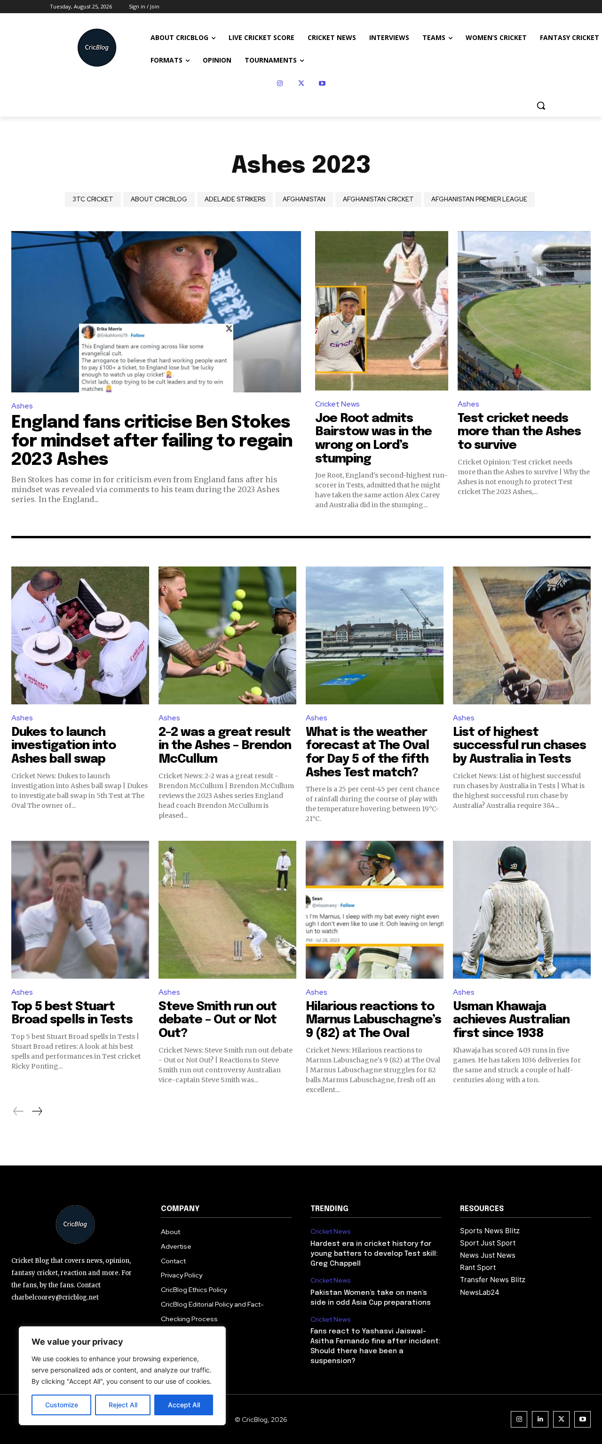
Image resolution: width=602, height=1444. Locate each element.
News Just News (487, 1255)
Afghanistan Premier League (479, 199)
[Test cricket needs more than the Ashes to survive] (524, 311)
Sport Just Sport (487, 1242)
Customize (61, 1405)
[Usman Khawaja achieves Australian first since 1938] (522, 910)
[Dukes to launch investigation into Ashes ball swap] (80, 635)
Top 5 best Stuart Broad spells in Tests (72, 1013)
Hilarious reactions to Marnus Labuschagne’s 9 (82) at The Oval (373, 1020)
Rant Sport (478, 1267)
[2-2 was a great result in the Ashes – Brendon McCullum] (227, 635)
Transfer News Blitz (492, 1279)
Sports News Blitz (490, 1230)
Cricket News (337, 404)
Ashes (22, 406)
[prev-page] (18, 1111)
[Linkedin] (540, 1419)
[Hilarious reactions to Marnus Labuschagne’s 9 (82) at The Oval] (375, 910)
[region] (122, 1375)
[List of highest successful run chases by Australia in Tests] (522, 635)
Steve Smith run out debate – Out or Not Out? (217, 1020)
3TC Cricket (92, 199)
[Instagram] (280, 83)
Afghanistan (304, 199)
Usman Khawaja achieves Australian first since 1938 (511, 1020)
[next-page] (36, 1111)
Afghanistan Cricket (378, 199)
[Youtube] (322, 83)
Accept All (184, 1405)
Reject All (123, 1405)
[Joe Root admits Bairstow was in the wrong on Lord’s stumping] (381, 311)
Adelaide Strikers (235, 199)
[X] (301, 83)
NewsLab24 (479, 1292)
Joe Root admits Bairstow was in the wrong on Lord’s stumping (373, 438)
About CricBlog (159, 199)
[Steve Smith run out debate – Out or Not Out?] (227, 910)
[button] (541, 105)
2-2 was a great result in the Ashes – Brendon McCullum (224, 746)
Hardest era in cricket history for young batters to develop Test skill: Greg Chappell (374, 1254)
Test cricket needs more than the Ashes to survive (519, 432)
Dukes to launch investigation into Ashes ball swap (63, 746)
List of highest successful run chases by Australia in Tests (519, 746)
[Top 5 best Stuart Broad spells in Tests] (80, 910)
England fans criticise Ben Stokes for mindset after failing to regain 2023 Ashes (152, 442)
